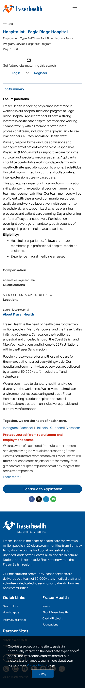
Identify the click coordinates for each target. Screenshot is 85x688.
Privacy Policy (37, 665)
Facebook (27, 428)
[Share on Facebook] (31, 499)
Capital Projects (52, 618)
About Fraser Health (55, 612)
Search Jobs (10, 606)
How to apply (11, 612)
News (46, 606)
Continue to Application (42, 489)
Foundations (50, 624)
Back (11, 24)
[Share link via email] (53, 499)
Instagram (10, 428)
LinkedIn (42, 428)
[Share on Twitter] (38, 499)
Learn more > (12, 477)
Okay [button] (42, 674)
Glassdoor (73, 428)
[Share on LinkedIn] (46, 499)
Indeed (59, 428)
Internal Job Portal (14, 620)
